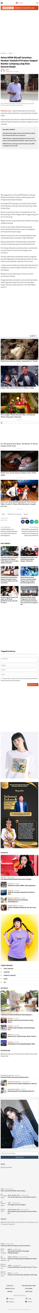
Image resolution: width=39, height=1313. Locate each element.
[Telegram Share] (32, 522)
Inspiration (5, 1050)
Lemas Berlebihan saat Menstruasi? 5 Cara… (23, 1267)
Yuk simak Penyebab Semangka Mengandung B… (18, 1252)
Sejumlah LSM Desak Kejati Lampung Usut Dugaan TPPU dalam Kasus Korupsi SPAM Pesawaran (9, 560)
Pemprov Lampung (10, 975)
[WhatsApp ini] (36, 522)
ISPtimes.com (6, 111)
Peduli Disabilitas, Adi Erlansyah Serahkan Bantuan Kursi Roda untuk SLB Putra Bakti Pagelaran (9, 531)
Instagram (11, 1302)
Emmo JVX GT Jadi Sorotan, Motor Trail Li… (22, 1036)
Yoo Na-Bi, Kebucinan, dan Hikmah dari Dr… (22, 1197)
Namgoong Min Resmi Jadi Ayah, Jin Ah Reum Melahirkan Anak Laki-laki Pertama (9, 599)
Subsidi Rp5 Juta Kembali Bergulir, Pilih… (22, 1044)
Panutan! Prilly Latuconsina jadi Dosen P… (15, 1077)
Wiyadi (26, 514)
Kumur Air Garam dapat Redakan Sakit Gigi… (23, 1275)
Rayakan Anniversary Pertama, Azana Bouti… (20, 1021)
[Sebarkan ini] (23, 522)
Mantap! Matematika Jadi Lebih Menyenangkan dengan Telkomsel (29, 559)
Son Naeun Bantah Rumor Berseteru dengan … (17, 879)
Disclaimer (28, 1288)
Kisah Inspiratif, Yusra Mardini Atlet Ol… (21, 1091)
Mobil (6, 979)
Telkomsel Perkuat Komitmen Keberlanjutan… (18, 901)
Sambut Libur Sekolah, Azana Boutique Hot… (21, 1028)
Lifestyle (3, 877)
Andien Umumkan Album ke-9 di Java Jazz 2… (22, 908)
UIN (5, 982)
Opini (3, 1164)
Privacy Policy (10, 1288)
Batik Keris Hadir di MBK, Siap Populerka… (22, 885)
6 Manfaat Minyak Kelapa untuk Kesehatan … (16, 1246)
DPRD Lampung (8, 968)
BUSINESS (4, 988)
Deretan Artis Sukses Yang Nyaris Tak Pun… (23, 1083)
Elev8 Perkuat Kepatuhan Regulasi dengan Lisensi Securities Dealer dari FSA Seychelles (9, 580)
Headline (4, 853)
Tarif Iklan (28, 1291)
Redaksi (9, 1291)
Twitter (30, 1299)
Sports (17, 1089)
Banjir (3, 514)
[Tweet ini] (27, 522)
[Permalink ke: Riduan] (3, 70)
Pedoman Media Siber (29, 1286)
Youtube (29, 1302)
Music (15, 905)
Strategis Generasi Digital (17, 1205)
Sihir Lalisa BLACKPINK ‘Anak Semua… (13, 1191)
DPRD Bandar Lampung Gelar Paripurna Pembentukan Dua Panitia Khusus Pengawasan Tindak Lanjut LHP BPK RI (29, 531)
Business (10, 898)
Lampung (7, 972)
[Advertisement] (19, 31)
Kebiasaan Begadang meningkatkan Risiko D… (22, 1259)
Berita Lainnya (12, 1195)
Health (3, 1219)
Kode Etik (10, 1286)
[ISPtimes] (19, 3)
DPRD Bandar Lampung (14, 514)
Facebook (11, 1299)
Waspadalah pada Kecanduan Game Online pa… (22, 1212)
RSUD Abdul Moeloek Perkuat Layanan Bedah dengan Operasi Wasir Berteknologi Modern (28, 580)
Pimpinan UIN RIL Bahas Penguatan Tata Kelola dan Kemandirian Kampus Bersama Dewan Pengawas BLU (29, 600)
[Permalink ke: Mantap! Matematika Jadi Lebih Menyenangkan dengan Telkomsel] (29, 551)
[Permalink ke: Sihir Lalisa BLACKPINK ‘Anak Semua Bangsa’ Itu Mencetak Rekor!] (19, 1177)
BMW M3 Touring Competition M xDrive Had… (21, 893)
